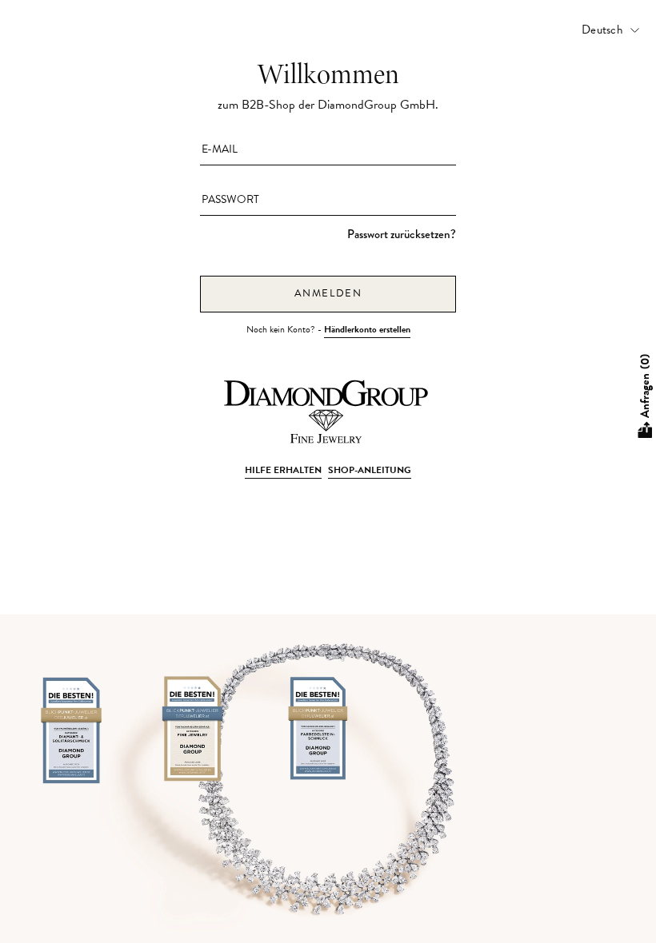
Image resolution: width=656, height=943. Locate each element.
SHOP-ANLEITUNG (369, 470)
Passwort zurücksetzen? (401, 234)
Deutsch (602, 29)
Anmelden (328, 293)
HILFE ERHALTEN (283, 470)
